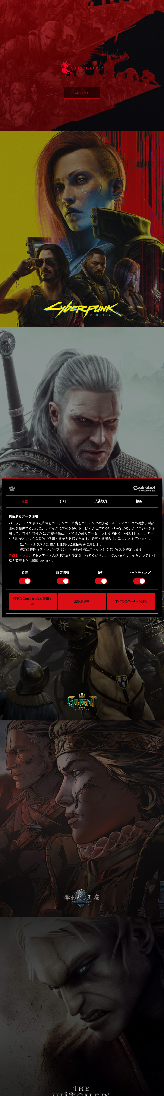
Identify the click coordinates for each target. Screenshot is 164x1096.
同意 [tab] (24, 501)
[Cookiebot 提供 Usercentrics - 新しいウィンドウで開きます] (136, 488)
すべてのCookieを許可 (131, 601)
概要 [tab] (139, 501)
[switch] (63, 581)
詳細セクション (20, 555)
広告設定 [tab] (101, 501)
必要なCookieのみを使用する (32, 601)
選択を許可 (82, 601)
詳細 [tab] (63, 501)
